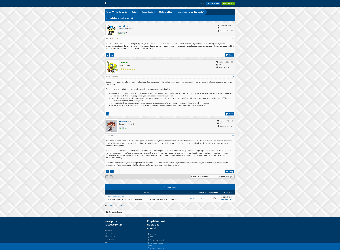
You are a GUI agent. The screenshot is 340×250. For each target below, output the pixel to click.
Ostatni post (225, 199)
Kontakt (153, 234)
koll (231, 199)
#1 (233, 38)
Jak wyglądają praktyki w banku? (190, 12)
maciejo (122, 26)
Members (111, 236)
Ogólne (134, 12)
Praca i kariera (148, 12)
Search (110, 233)
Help (109, 242)
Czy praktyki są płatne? (117, 197)
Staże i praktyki (165, 12)
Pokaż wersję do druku (116, 205)
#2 (233, 77)
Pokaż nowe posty (157, 240)
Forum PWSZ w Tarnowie (116, 12)
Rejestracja (229, 3)
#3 (233, 136)
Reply (230, 55)
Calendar (110, 239)
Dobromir (124, 121)
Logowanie (214, 3)
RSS (151, 237)
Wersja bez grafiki (157, 248)
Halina (191, 198)
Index (109, 231)
